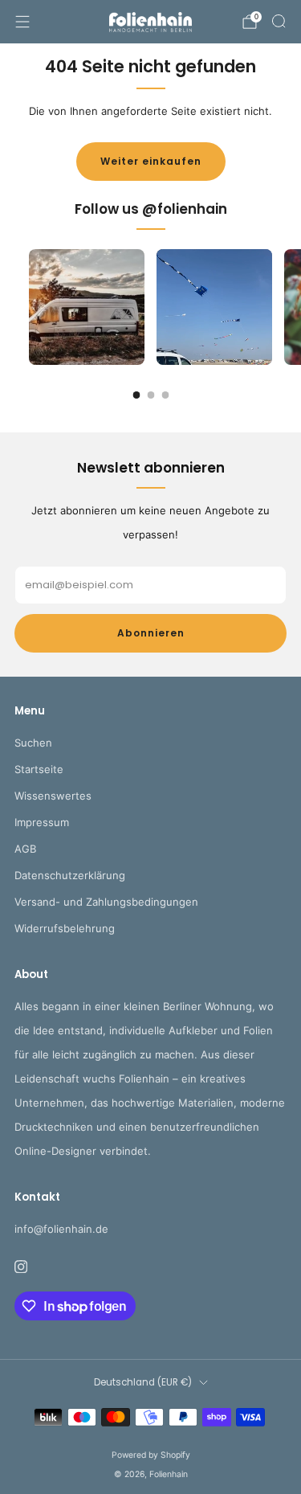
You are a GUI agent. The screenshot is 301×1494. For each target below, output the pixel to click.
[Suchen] (278, 21)
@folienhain (184, 209)
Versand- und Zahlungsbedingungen (106, 901)
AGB (25, 848)
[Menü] (22, 22)
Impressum (41, 822)
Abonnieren (151, 633)
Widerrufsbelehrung (64, 928)
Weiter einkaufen (150, 161)
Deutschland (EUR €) (143, 1382)
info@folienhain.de (61, 1228)
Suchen (33, 742)
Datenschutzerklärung (69, 875)
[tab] (136, 395)
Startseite (38, 769)
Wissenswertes (53, 795)
